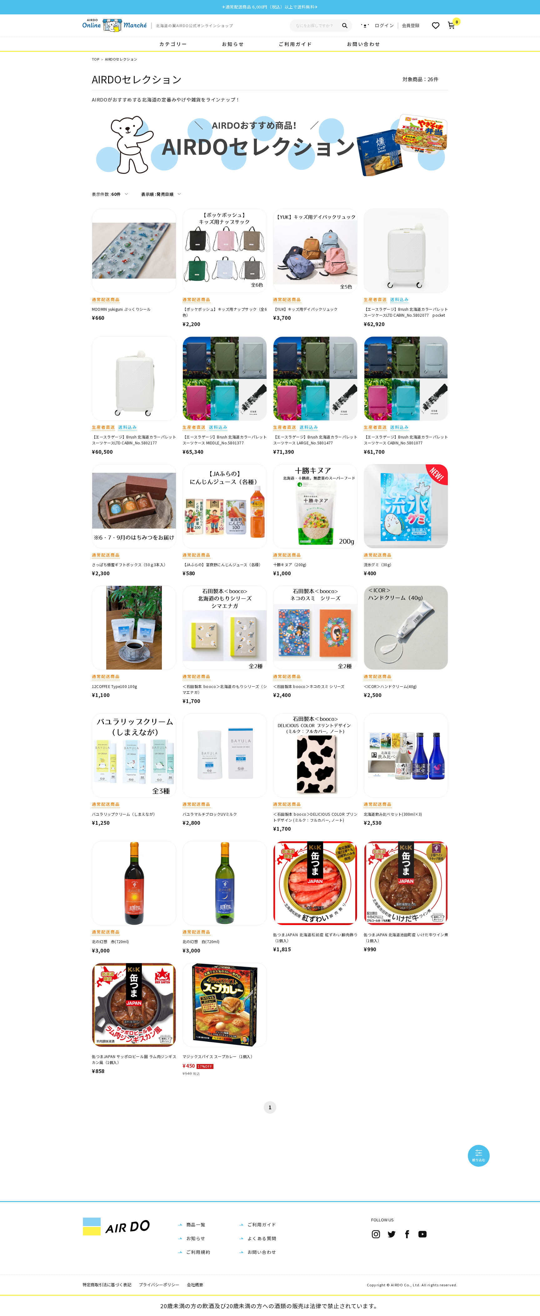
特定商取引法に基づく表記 (106, 1285)
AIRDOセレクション (121, 59)
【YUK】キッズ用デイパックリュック (305, 309)
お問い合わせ (364, 44)
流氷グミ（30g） (378, 564)
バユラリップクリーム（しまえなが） (124, 814)
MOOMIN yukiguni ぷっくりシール (121, 309)
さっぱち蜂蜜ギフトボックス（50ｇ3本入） (130, 564)
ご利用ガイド (295, 44)
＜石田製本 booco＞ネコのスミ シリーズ (308, 686)
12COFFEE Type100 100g (114, 686)
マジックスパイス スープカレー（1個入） (218, 1056)
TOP (95, 59)
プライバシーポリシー (159, 1285)
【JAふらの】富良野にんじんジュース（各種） (222, 564)
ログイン (384, 25)
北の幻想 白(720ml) (200, 941)
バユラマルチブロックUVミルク (209, 814)
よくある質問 (262, 1238)
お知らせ (233, 44)
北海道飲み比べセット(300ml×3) (393, 814)
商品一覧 (196, 1224)
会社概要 (195, 1285)
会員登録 (410, 25)
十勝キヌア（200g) (290, 564)
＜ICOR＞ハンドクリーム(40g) (390, 686)
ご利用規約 (198, 1252)
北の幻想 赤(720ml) (110, 941)
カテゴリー (173, 44)
